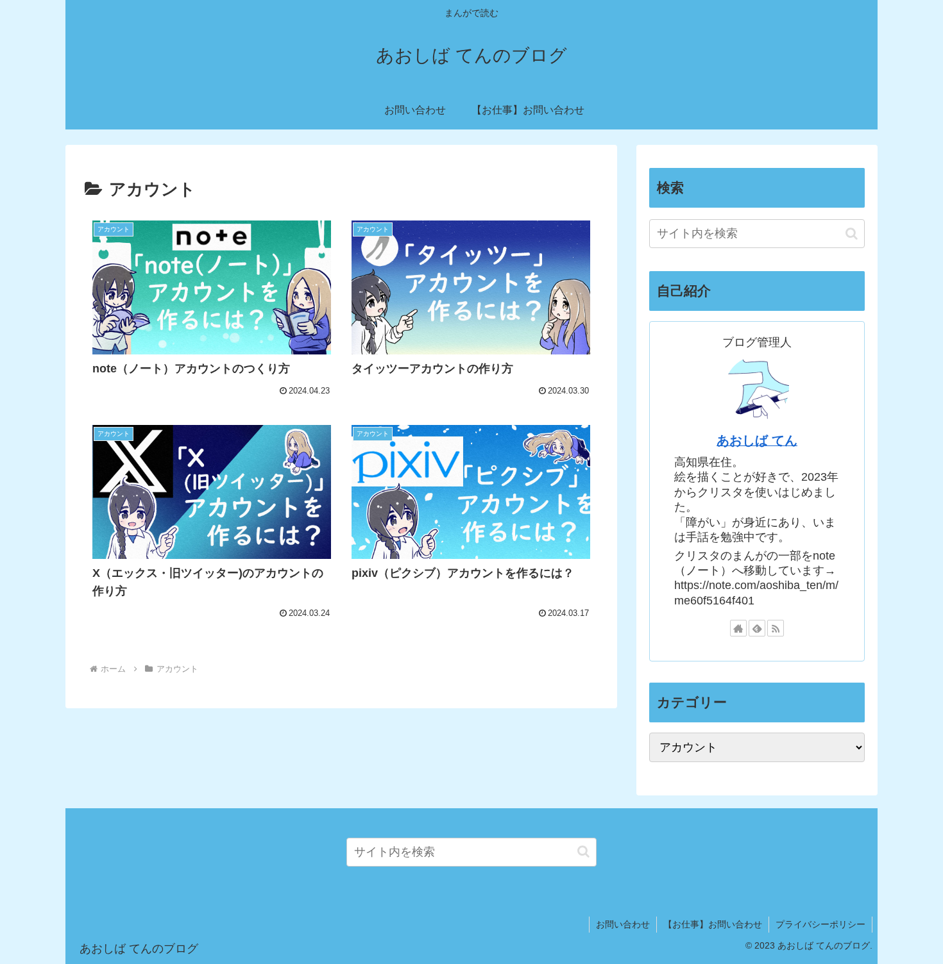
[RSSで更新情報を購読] (775, 628)
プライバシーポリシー (820, 924)
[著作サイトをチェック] (738, 628)
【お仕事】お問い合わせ (712, 924)
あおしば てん (757, 440)
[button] (851, 233)
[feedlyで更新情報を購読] (757, 628)
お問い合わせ (623, 924)
